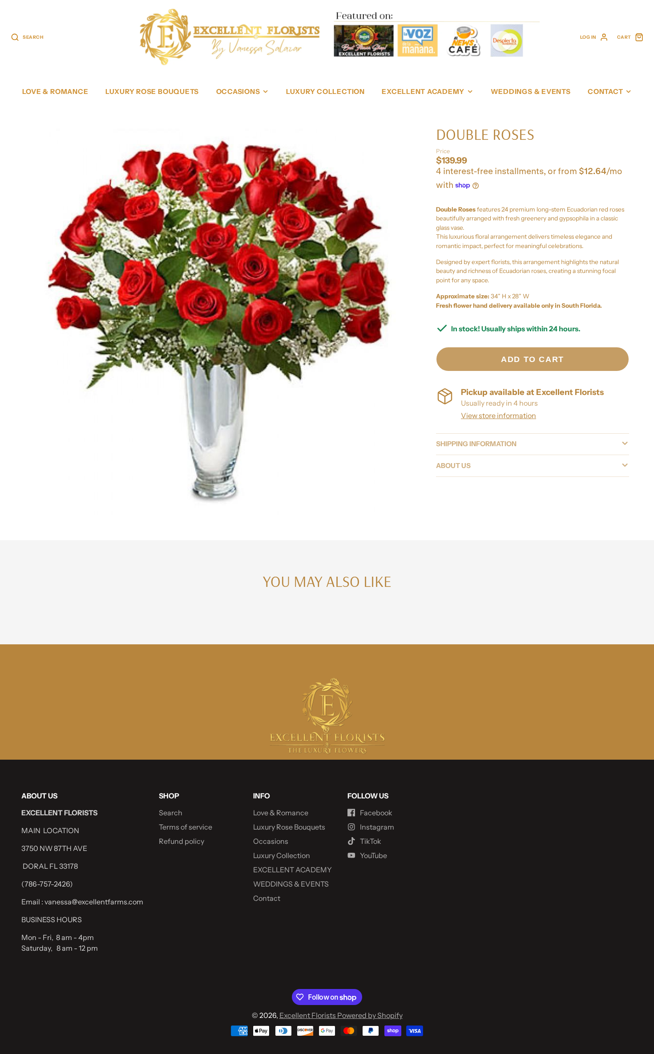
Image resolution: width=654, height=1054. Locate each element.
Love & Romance (55, 91)
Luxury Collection (325, 91)
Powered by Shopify (370, 1015)
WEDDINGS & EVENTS (531, 91)
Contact (605, 91)
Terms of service (185, 826)
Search (170, 812)
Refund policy (181, 841)
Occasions (238, 91)
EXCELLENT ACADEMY (423, 91)
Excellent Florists (308, 1015)
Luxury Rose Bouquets (152, 91)
